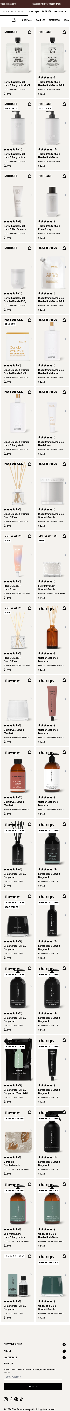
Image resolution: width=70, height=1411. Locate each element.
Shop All (27, 20)
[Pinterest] (16, 1399)
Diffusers (54, 20)
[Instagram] (6, 1399)
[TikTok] (21, 1399)
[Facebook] (11, 1399)
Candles (40, 20)
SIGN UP (33, 1386)
